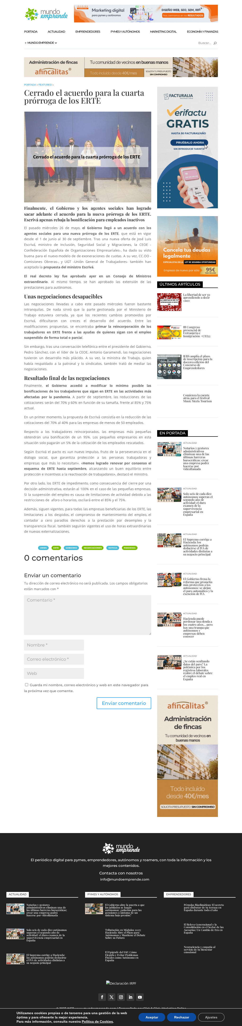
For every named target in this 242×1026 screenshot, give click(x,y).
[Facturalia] (187, 207)
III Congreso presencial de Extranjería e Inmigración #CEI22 (196, 331)
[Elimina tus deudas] (187, 275)
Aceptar (152, 1017)
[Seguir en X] (111, 997)
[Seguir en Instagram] (121, 997)
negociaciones (93, 548)
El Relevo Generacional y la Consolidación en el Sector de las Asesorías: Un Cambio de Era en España (204, 928)
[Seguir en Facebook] (102, 997)
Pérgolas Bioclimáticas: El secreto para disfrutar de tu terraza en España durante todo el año (204, 907)
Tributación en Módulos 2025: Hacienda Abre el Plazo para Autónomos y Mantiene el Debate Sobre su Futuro (125, 934)
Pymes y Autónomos (125, 31)
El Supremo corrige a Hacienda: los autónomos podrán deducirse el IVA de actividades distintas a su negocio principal (197, 546)
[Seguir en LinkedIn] (130, 997)
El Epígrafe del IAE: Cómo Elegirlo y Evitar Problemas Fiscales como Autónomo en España (121, 956)
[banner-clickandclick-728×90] (146, 21)
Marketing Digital (163, 31)
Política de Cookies (97, 1021)
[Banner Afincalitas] (121, 76)
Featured (45, 84)
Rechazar (181, 1017)
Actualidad (56, 31)
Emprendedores (87, 31)
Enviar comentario (124, 703)
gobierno (71, 548)
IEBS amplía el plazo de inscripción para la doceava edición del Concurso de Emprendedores (197, 362)
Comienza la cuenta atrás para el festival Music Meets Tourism (197, 398)
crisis (43, 548)
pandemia (129, 548)
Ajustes (211, 1017)
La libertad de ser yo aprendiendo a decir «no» (196, 297)
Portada (30, 31)
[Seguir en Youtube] (140, 997)
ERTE (56, 548)
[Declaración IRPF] (121, 983)
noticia (112, 548)
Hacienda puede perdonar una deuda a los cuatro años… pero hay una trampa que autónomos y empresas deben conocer (198, 627)
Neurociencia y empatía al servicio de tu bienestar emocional (199, 949)
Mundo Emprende (40, 42)
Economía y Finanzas (202, 31)
